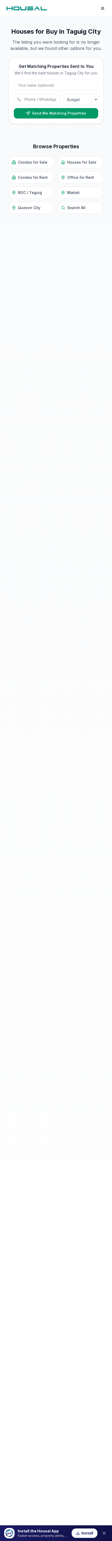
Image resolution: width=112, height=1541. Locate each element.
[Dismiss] (104, 1533)
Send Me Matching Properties (59, 113)
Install (87, 1533)
